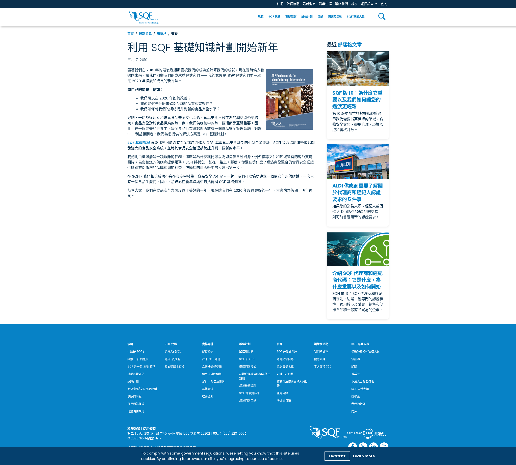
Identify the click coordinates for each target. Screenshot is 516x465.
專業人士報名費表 (362, 381)
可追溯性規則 (135, 411)
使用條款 (149, 428)
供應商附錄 (134, 396)
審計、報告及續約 (213, 381)
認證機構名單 (285, 367)
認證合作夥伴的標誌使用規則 (254, 376)
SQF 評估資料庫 (249, 393)
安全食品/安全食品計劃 (142, 389)
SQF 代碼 (274, 16)
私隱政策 (133, 428)
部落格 (161, 33)
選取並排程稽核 (212, 374)
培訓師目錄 (284, 401)
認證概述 (207, 351)
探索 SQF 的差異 (138, 359)
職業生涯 (325, 4)
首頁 (130, 33)
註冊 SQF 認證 (211, 359)
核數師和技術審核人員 (365, 351)
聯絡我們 (341, 4)
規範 (260, 16)
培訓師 (355, 359)
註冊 (280, 4)
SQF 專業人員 (356, 16)
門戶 (354, 411)
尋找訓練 (207, 389)
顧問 (354, 367)
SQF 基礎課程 (138, 142)
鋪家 (354, 4)
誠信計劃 (307, 16)
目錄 (320, 16)
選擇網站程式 (135, 404)
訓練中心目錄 (285, 374)
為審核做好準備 (212, 367)
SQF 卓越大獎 (360, 389)
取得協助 (293, 4)
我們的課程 (321, 351)
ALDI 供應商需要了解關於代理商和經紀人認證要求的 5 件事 (357, 192)
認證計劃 (133, 381)
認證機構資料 (247, 386)
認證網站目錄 (247, 401)
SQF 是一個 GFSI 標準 (141, 367)
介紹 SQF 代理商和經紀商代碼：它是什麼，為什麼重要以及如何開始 (357, 280)
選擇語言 (367, 4)
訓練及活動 (335, 16)
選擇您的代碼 (173, 351)
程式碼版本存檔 (174, 367)
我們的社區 (358, 404)
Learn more (364, 456)
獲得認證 (290, 16)
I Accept (337, 456)
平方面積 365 (322, 367)
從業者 (355, 374)
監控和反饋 (246, 351)
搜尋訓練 (319, 359)
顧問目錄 (282, 393)
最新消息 (309, 4)
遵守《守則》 (173, 359)
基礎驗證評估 (135, 374)
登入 (384, 4)
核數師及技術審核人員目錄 (292, 383)
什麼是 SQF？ (136, 351)
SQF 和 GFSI (247, 359)
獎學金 (355, 396)
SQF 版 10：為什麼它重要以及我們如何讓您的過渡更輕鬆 (357, 100)
